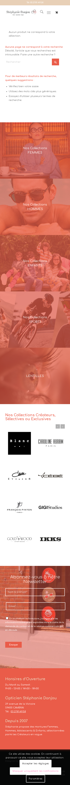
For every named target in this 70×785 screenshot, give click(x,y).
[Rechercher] (39, 13)
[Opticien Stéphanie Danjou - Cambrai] (21, 13)
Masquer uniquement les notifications (36, 771)
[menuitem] (39, 13)
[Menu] (49, 12)
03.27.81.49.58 (36, 2)
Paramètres (35, 779)
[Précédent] (58, 426)
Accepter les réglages (35, 763)
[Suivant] (62, 426)
